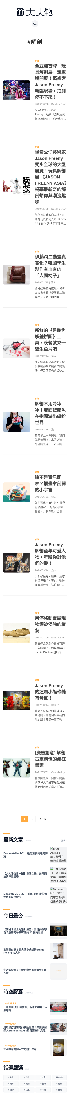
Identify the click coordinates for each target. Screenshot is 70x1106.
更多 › (64, 841)
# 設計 (11, 1090)
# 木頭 (43, 1090)
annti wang (58, 637)
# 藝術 (43, 1084)
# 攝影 (11, 1084)
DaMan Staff (59, 104)
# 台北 (11, 1077)
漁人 (53, 282)
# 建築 (27, 1084)
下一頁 (43, 818)
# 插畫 (27, 1090)
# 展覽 (59, 1090)
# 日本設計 (59, 1077)
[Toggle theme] (35, 23)
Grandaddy (58, 772)
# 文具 (43, 1077)
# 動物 (59, 1084)
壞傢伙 (55, 705)
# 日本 (27, 1077)
